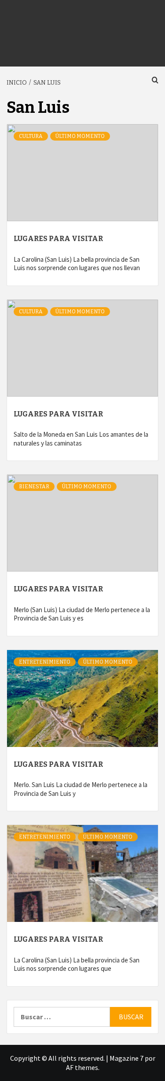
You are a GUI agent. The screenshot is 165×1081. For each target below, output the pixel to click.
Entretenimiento (44, 662)
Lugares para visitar (58, 238)
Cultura (31, 136)
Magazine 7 (126, 1058)
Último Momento (80, 136)
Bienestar (34, 486)
